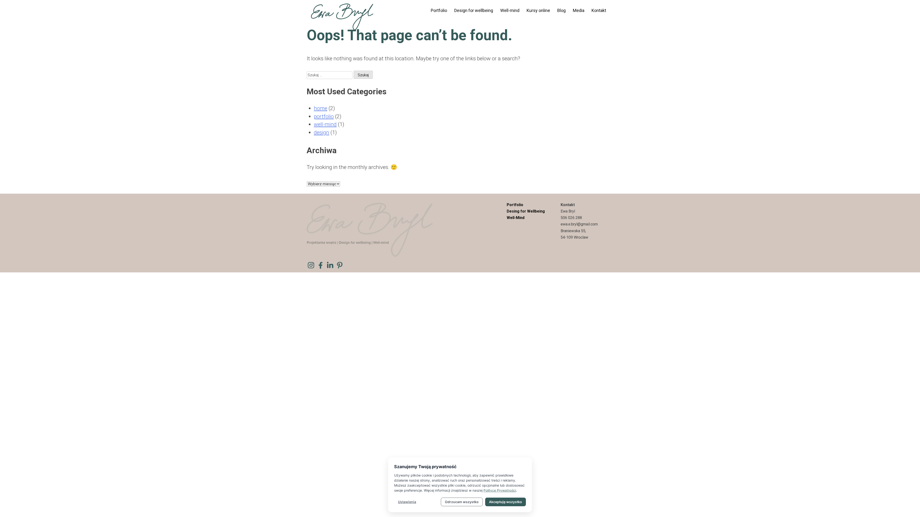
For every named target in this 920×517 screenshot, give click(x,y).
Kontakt (599, 10)
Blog (561, 10)
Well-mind (509, 10)
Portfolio (439, 10)
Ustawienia (407, 502)
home (320, 108)
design (321, 132)
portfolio (324, 116)
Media (578, 10)
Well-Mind (515, 217)
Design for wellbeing (473, 10)
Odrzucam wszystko (462, 502)
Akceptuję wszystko (505, 502)
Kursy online (538, 10)
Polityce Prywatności (499, 490)
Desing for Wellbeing (526, 211)
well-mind (325, 124)
